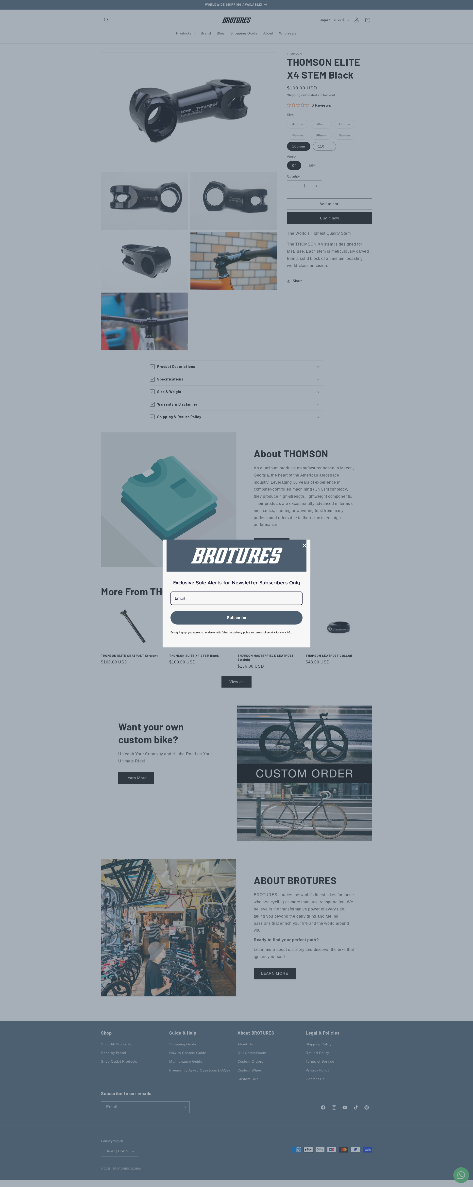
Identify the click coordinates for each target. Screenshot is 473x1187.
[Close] (304, 545)
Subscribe (236, 618)
